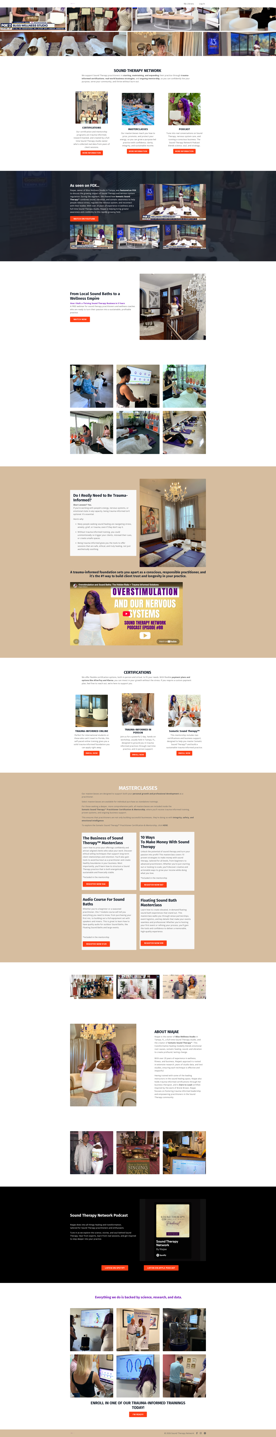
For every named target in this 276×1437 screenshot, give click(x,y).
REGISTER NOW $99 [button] (153, 943)
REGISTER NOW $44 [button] (95, 884)
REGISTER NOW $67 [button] (153, 884)
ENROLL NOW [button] (92, 753)
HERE (165, 825)
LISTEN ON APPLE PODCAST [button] (161, 1268)
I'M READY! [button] (138, 1414)
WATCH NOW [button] (80, 319)
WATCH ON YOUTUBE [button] (84, 218)
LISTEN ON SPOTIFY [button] (115, 1268)
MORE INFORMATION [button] (91, 153)
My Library (189, 3)
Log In (202, 3)
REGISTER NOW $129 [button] (96, 944)
